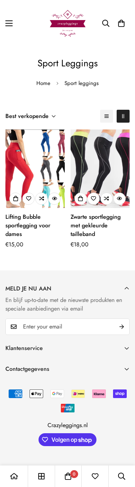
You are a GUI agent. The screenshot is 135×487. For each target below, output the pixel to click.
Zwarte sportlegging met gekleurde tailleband (96, 225)
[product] (14, 476)
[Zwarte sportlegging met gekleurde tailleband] (100, 168)
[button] (121, 23)
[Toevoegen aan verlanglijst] (28, 199)
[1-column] (106, 116)
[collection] (41, 476)
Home (43, 83)
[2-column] (123, 116)
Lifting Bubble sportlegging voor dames (27, 225)
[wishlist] (95, 476)
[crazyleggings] (67, 23)
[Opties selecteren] (15, 199)
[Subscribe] (122, 326)
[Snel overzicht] (54, 199)
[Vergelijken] (41, 199)
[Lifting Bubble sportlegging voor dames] (35, 168)
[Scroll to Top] (122, 449)
